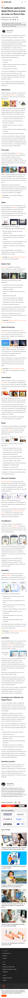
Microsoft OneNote (6, 481)
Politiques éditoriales (7, 977)
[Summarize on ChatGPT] (10, 20)
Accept (4, 995)
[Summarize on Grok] (18, 20)
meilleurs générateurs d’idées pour (18, 257)
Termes (4, 964)
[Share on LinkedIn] (15, 20)
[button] (25, 2)
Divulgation (5, 971)
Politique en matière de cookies (9, 969)
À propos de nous (6, 953)
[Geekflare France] (8, 986)
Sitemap (4, 980)
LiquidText (10, 645)
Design (2, 5)
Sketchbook (13, 95)
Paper (14, 207)
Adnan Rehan (10, 783)
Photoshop (11, 347)
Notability (7, 575)
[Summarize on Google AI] (13, 20)
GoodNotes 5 (15, 526)
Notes (9, 430)
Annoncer (5, 955)
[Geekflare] (6, 2)
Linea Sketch (4, 382)
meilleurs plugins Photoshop (17, 368)
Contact (4, 958)
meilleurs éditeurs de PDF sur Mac (18, 631)
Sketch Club (4, 267)
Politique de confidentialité (8, 966)
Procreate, (18, 153)
